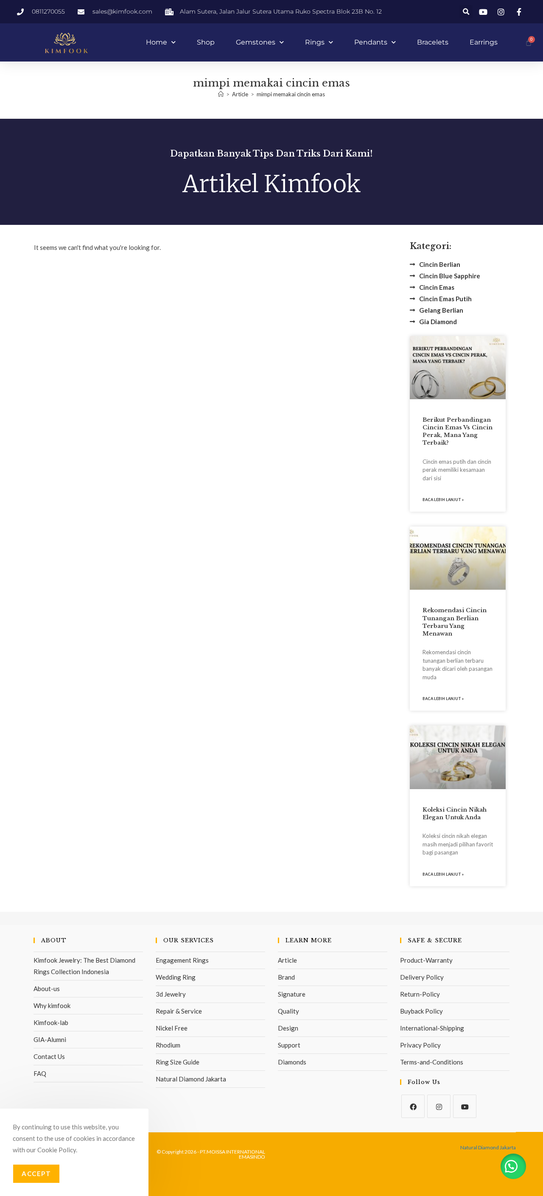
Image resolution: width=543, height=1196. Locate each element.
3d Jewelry (171, 994)
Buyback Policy (421, 1011)
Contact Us (49, 1056)
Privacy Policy (420, 1045)
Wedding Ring (176, 977)
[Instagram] (439, 1106)
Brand (286, 977)
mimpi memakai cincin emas (291, 94)
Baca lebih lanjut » (443, 499)
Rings (315, 42)
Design (288, 1028)
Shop (206, 42)
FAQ (40, 1073)
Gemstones (255, 42)
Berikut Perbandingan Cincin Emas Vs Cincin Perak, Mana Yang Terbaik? (458, 431)
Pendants (370, 42)
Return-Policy (420, 994)
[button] (466, 11)
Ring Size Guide (177, 1062)
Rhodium (168, 1045)
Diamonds (292, 1062)
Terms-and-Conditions (431, 1062)
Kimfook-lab (51, 1022)
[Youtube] (464, 1106)
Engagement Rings (182, 960)
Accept (36, 1173)
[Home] (221, 94)
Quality (288, 1011)
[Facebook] (413, 1106)
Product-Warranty (426, 960)
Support (289, 1045)
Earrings (484, 42)
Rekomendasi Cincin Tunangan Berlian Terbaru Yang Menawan (455, 622)
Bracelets (432, 42)
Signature (291, 994)
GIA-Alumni (50, 1039)
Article (287, 960)
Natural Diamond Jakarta (191, 1079)
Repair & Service (179, 1011)
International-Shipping (432, 1028)
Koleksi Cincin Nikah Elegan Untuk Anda (455, 813)
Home (156, 42)
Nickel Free (172, 1028)
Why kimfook (52, 1005)
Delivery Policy (422, 977)
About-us (47, 988)
